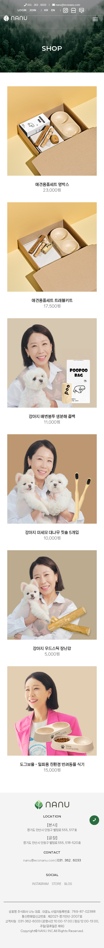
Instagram (40, 884)
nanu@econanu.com (67, 4)
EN (53, 10)
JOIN (33, 10)
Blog (68, 884)
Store (56, 884)
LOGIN (22, 10)
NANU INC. (46, 931)
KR (46, 10)
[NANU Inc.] (16, 18)
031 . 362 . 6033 (36, 4)
